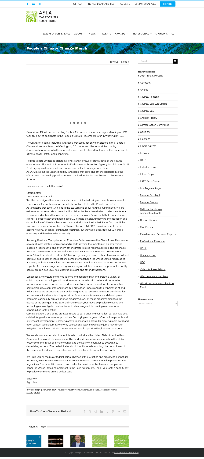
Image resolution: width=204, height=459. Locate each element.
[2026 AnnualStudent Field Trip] (99, 436)
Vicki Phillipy (34, 390)
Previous (113, 61)
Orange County (148, 220)
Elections (145, 139)
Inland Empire (147, 174)
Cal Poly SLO (147, 110)
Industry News (73, 390)
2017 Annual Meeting (151, 75)
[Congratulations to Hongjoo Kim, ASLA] (77, 436)
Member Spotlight (150, 195)
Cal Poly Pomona (149, 96)
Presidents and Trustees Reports (158, 234)
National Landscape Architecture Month (99, 390)
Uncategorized (33, 393)
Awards (144, 89)
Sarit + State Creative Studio (126, 452)
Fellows (144, 153)
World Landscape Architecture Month (157, 285)
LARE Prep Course (150, 181)
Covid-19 (145, 131)
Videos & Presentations (152, 269)
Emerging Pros (148, 146)
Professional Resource (152, 241)
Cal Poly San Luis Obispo (153, 103)
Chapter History (148, 117)
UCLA (143, 248)
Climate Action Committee (154, 124)
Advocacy (62, 390)
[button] (173, 33)
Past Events (146, 227)
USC (142, 262)
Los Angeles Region (151, 188)
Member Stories (149, 202)
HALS (143, 160)
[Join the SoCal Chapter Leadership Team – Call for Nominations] (121, 436)
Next (124, 61)
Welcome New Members (154, 276)
